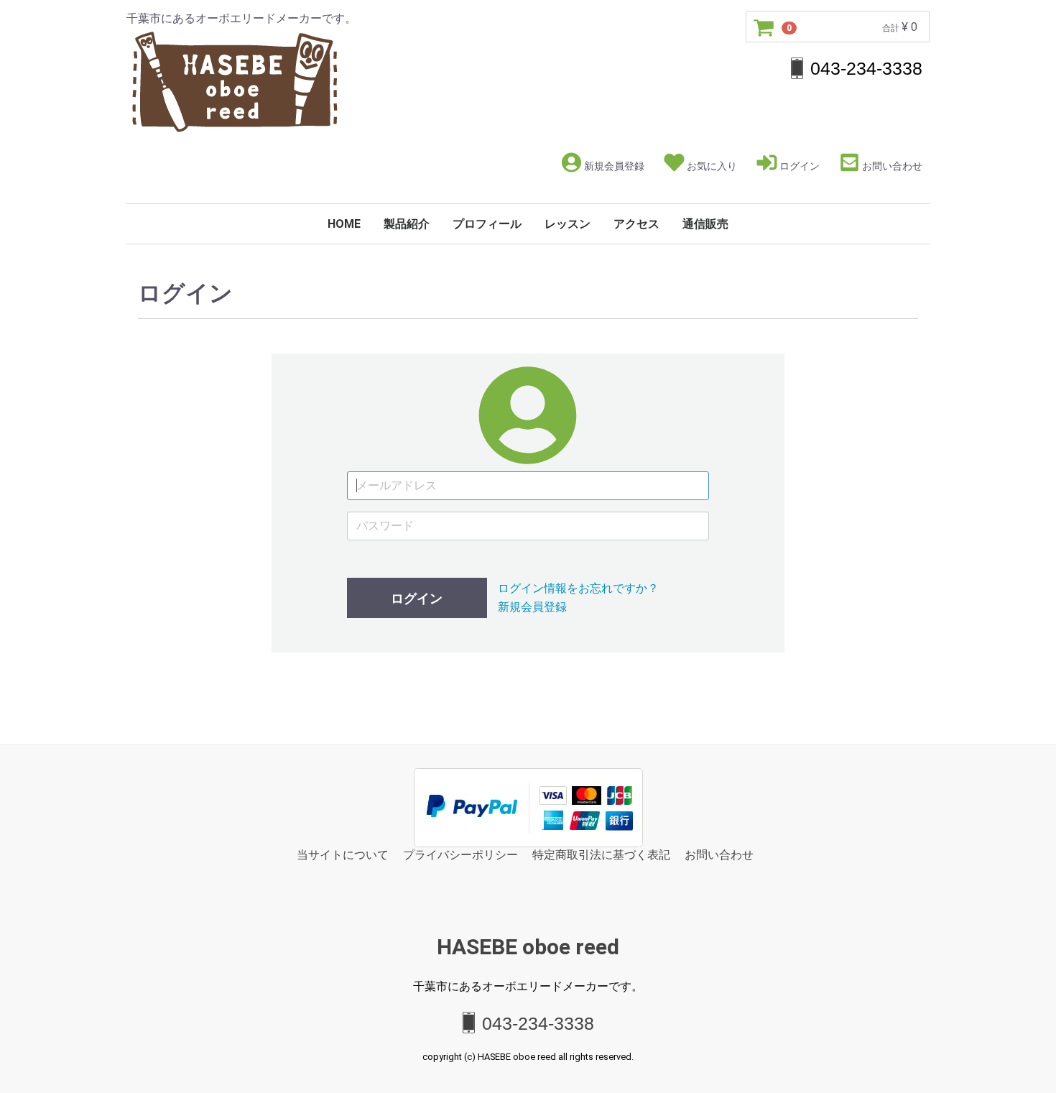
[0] (764, 27)
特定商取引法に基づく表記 (601, 855)
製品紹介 (407, 224)
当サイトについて (343, 855)
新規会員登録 (614, 166)
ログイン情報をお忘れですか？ (578, 588)
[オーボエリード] (234, 79)
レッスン (567, 224)
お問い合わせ (892, 166)
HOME (344, 224)
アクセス (636, 224)
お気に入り (712, 166)
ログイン (799, 166)
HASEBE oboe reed (528, 946)
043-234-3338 (538, 1023)
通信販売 (705, 224)
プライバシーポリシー (460, 855)
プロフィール (487, 224)
